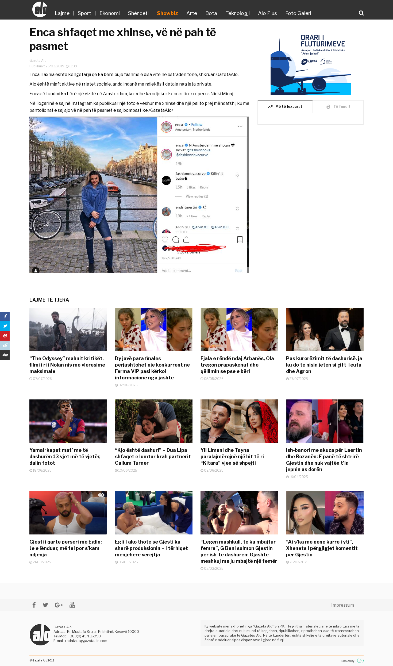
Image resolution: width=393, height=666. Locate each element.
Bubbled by (347, 661)
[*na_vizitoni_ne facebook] (34, 605)
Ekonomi (109, 13)
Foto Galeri (298, 13)
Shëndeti (138, 13)
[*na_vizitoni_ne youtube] (72, 605)
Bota (211, 13)
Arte (191, 13)
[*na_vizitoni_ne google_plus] (59, 605)
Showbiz (167, 13)
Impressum (342, 605)
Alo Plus (267, 13)
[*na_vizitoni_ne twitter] (45, 605)
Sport (84, 13)
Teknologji (237, 13)
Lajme (62, 13)
